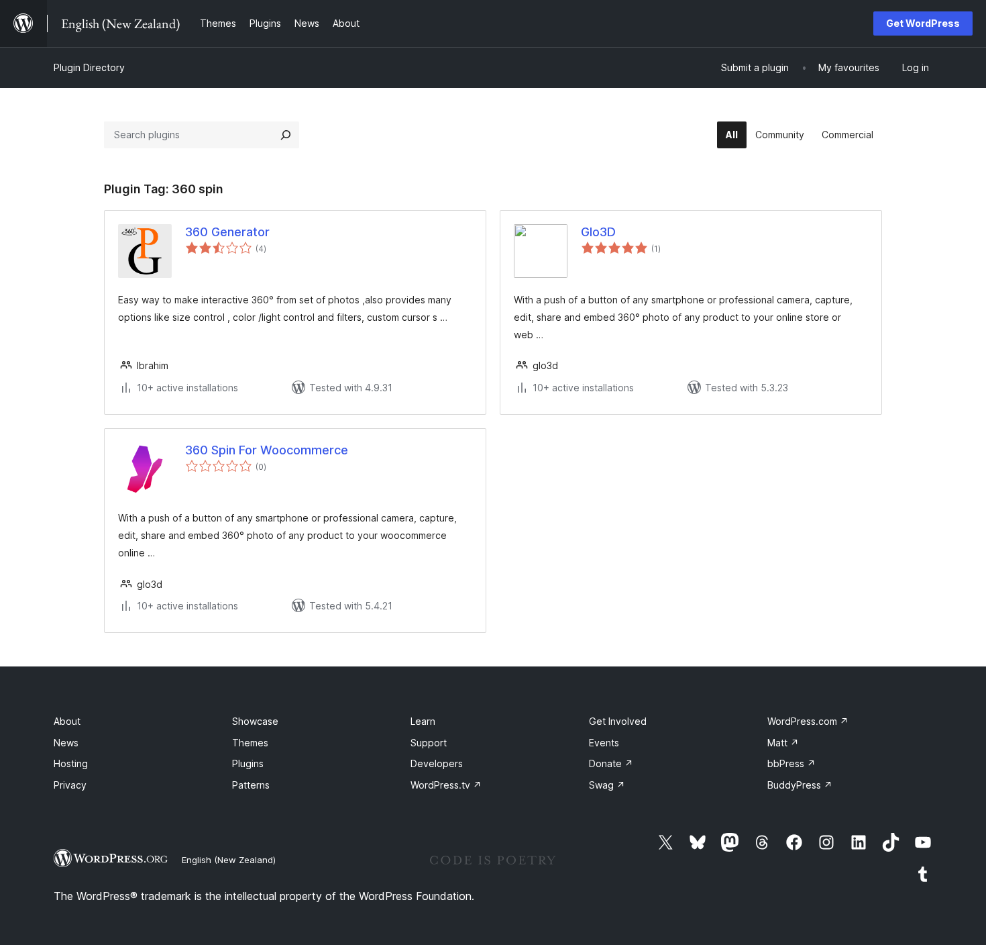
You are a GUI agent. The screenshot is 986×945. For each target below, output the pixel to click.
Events (604, 742)
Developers (436, 763)
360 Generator (227, 232)
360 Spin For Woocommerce (266, 450)
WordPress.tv (446, 785)
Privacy (70, 785)
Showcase (255, 721)
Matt (783, 742)
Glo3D (598, 232)
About (67, 721)
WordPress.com (807, 721)
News (66, 742)
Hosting (71, 763)
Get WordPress (923, 23)
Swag (607, 785)
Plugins (248, 763)
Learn (422, 721)
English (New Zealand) (229, 859)
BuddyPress (799, 785)
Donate (611, 763)
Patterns (251, 785)
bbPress (791, 763)
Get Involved (618, 721)
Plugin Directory (89, 67)
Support (428, 742)
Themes (250, 742)
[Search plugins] (285, 134)
